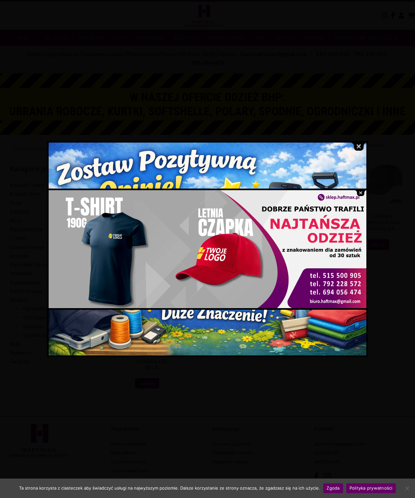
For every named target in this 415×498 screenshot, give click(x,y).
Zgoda (332, 488)
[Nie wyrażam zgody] (407, 488)
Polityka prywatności (371, 488)
